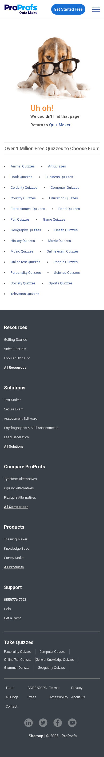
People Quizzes (66, 262)
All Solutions (13, 446)
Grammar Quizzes (17, 668)
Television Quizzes (25, 294)
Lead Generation (16, 437)
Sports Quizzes (61, 283)
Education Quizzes (63, 198)
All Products (14, 567)
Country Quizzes (23, 198)
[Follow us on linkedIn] (28, 722)
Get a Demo (12, 618)
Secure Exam (13, 409)
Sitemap (36, 736)
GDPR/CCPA (37, 688)
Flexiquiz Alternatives (20, 497)
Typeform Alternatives (20, 479)
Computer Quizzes (65, 188)
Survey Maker (14, 558)
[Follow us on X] (43, 722)
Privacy (76, 688)
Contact (11, 706)
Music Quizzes (22, 251)
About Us (78, 697)
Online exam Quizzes (63, 251)
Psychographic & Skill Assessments (31, 428)
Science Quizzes (67, 273)
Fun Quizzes (20, 219)
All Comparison (16, 507)
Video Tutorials (15, 349)
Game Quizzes (54, 219)
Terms (54, 688)
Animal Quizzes (23, 166)
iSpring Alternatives (19, 488)
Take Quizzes (18, 642)
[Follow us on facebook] (57, 722)
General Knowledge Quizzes (55, 660)
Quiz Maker (59, 125)
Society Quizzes (23, 283)
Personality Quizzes (26, 273)
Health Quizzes (66, 230)
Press (31, 697)
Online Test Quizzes (17, 660)
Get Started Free (68, 9)
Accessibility (58, 697)
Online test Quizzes (25, 262)
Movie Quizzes (59, 241)
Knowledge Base (16, 548)
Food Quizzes (69, 209)
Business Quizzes (59, 177)
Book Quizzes (21, 177)
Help (7, 609)
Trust (10, 688)
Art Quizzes (57, 166)
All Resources (15, 367)
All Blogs (12, 697)
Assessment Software (20, 418)
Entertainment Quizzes (28, 209)
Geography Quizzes (26, 230)
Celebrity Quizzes (24, 188)
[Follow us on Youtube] (72, 722)
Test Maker (12, 400)
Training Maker (15, 539)
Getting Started (15, 340)
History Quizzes (23, 241)
